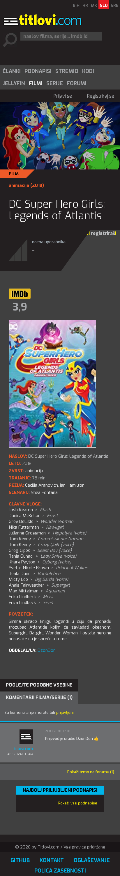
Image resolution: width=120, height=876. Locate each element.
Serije (54, 83)
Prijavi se (63, 96)
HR (85, 5)
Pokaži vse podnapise (77, 803)
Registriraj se (100, 96)
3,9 (20, 307)
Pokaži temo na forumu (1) (90, 771)
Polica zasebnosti (60, 870)
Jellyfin (14, 83)
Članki (12, 71)
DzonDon (47, 650)
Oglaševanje (92, 860)
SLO (104, 5)
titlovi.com (23, 748)
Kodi (88, 71)
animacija (19, 185)
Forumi (77, 83)
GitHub (20, 860)
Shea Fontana (44, 492)
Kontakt (52, 860)
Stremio (66, 71)
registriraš (103, 233)
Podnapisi (38, 71)
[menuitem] (11, 71)
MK (94, 5)
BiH (76, 5)
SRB (115, 5)
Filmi (36, 83)
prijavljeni (65, 712)
